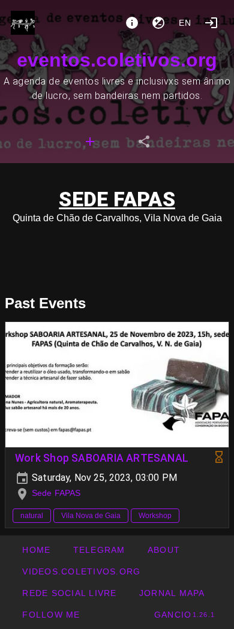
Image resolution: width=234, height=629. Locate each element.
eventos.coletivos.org (117, 60)
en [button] (185, 23)
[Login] (211, 23)
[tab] (90, 141)
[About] (132, 23)
